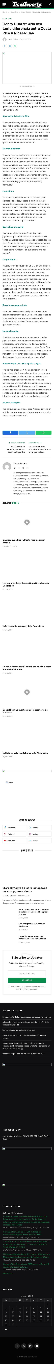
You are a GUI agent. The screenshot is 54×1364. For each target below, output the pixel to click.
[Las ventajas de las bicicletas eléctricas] (9, 927)
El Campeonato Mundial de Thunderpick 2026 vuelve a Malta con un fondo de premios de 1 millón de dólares (26, 1255)
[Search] (50, 4)
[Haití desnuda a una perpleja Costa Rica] (27, 608)
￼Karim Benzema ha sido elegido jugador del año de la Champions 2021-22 (34, 912)
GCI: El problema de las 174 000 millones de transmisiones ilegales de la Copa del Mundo (22, 1233)
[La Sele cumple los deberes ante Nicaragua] (27, 735)
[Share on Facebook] (5, 46)
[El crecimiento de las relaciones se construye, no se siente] (27, 869)
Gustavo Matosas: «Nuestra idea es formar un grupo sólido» (40, 449)
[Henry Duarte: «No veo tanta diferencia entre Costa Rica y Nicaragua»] (27, 68)
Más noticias (8, 1273)
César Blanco (13, 39)
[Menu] (4, 4)
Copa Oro (7, 19)
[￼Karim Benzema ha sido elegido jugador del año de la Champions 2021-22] (9, 912)
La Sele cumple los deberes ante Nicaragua (25, 753)
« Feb (5, 1329)
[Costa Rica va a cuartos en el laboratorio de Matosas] (27, 692)
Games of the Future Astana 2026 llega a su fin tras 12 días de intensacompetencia (26, 1265)
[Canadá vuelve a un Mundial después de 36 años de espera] (9, 939)
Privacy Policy (24, 989)
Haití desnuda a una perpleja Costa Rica (23, 626)
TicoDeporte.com (30, 1356)
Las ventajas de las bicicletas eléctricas (19, 1030)
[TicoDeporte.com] (27, 4)
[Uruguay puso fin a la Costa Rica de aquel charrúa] (27, 522)
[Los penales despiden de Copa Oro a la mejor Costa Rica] (27, 565)
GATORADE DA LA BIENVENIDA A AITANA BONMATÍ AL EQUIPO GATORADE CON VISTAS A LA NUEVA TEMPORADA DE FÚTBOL (26, 1244)
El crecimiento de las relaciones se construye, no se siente (27, 1017)
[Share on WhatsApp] (15, 46)
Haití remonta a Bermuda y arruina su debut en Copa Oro (15, 449)
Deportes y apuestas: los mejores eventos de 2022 (24, 1054)
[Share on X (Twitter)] (10, 46)
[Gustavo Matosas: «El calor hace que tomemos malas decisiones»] (27, 648)
